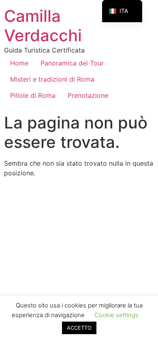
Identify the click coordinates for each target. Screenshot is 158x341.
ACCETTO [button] (79, 327)
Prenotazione (88, 95)
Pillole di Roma (33, 95)
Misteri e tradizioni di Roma (52, 79)
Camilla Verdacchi (43, 25)
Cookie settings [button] (116, 315)
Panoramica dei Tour (72, 63)
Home (19, 63)
